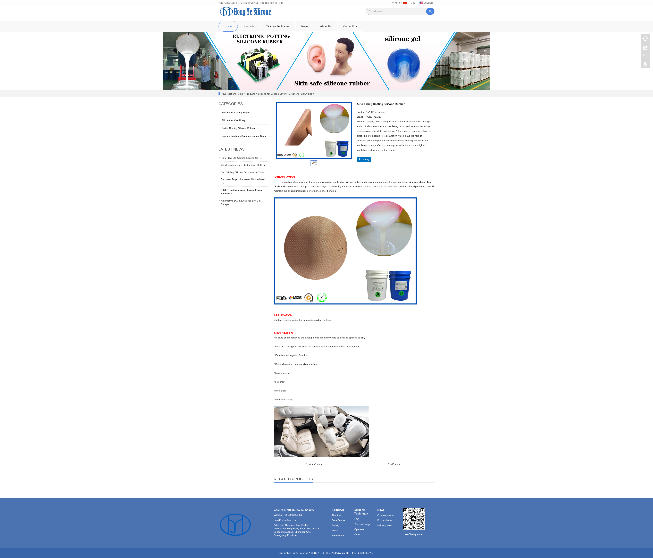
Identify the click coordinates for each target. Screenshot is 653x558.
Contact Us (350, 26)
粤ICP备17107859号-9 (362, 553)
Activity (335, 525)
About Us (325, 26)
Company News (385, 515)
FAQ (356, 519)
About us (336, 515)
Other (357, 534)
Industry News (385, 525)
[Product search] (430, 11)
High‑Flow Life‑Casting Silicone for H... (241, 157)
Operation (359, 529)
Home (228, 26)
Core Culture (338, 520)
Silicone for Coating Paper (236, 112)
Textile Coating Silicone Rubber (238, 128)
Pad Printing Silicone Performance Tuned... (244, 172)
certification (338, 535)
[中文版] (409, 3)
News (304, 26)
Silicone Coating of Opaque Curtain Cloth (244, 136)
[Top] (645, 65)
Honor (335, 530)
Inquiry (365, 159)
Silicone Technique (277, 26)
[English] (426, 3)
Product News (384, 520)
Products (249, 26)
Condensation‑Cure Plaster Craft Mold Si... (244, 165)
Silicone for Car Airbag (234, 120)
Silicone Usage (362, 524)
